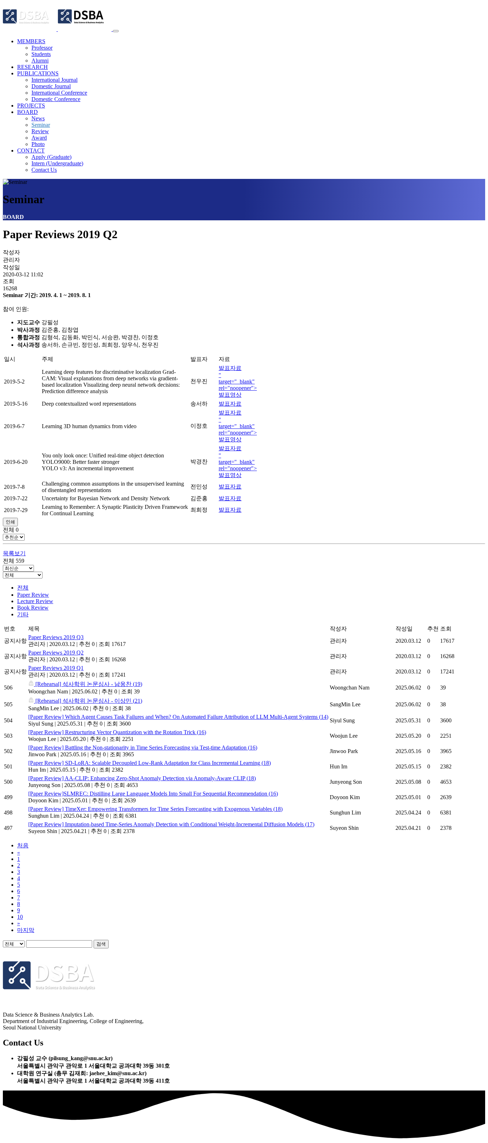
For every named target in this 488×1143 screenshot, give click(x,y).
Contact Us (44, 170)
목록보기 (14, 553)
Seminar (40, 125)
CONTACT (31, 150)
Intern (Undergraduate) (57, 163)
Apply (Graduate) (51, 157)
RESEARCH (32, 67)
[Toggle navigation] (116, 31)
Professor (42, 48)
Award (39, 138)
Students (41, 54)
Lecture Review (35, 601)
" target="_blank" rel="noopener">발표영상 (238, 385)
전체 (23, 588)
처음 (23, 845)
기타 (23, 614)
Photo (38, 144)
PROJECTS (31, 105)
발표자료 (230, 368)
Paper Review (33, 595)
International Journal (54, 80)
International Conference (59, 93)
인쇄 (10, 522)
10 (20, 917)
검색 (101, 944)
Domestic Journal (51, 86)
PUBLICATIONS (38, 73)
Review (40, 131)
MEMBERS (31, 41)
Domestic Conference (55, 99)
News (38, 118)
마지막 (25, 930)
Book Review (33, 608)
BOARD (27, 112)
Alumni (40, 60)
